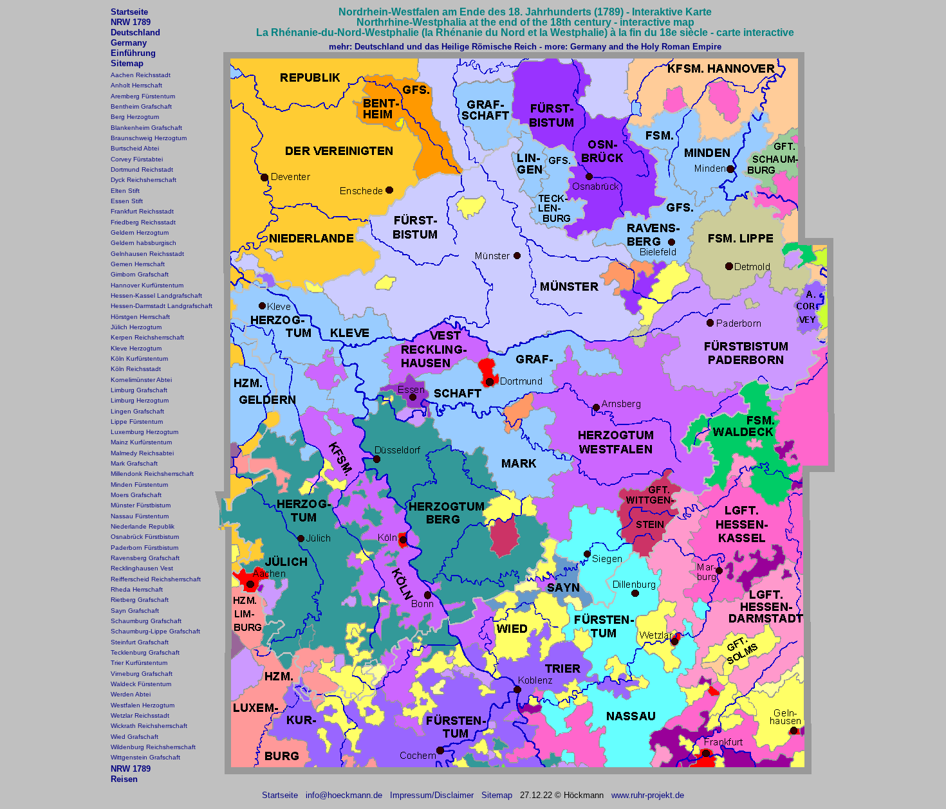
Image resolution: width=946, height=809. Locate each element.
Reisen (124, 779)
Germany (129, 43)
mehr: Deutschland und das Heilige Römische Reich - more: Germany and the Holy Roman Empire (525, 46)
